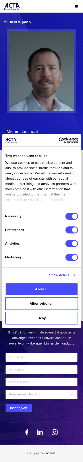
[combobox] (41, 394)
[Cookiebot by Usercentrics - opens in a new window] (59, 140)
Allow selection (41, 303)
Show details (59, 275)
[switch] (71, 229)
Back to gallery (20, 22)
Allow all (41, 289)
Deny (42, 318)
